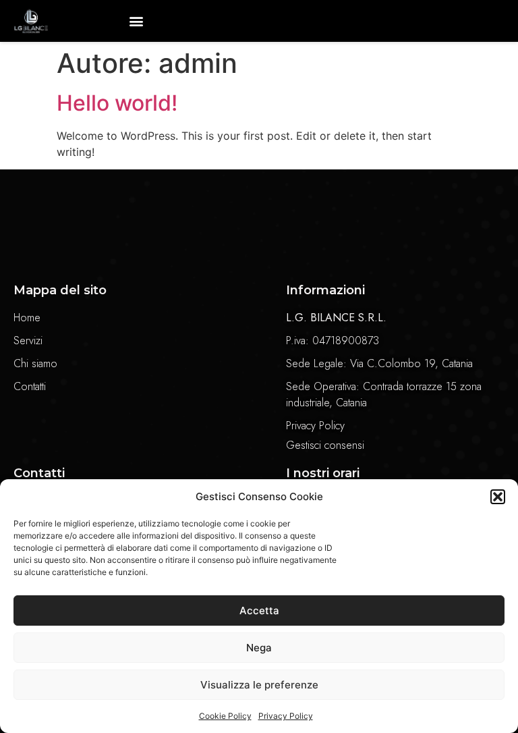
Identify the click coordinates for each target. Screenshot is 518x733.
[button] (498, 497)
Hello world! (117, 103)
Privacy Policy (285, 716)
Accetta (259, 610)
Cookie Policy (225, 716)
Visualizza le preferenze (259, 684)
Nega (259, 647)
